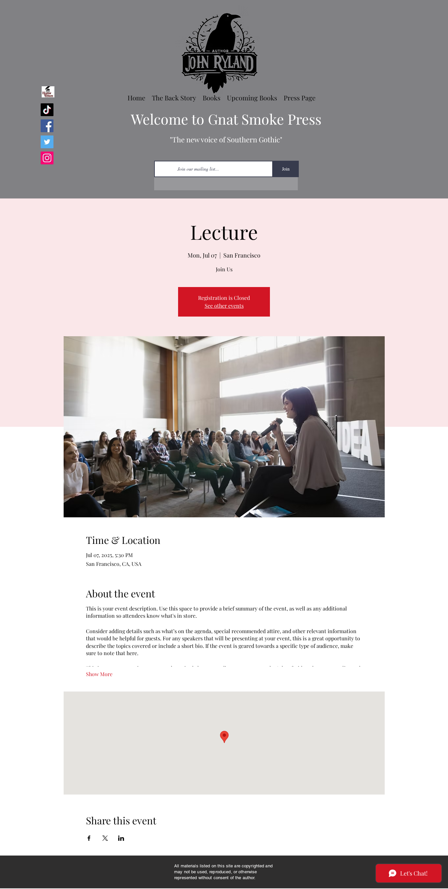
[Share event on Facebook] (89, 838)
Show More (99, 674)
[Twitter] (47, 141)
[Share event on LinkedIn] (121, 838)
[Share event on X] (105, 838)
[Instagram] (47, 158)
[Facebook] (47, 125)
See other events (224, 305)
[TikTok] (47, 109)
